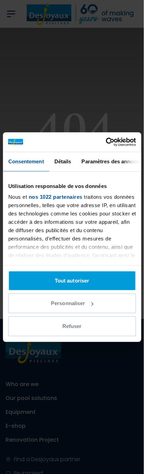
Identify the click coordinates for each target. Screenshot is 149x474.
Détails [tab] (62, 161)
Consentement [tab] (26, 161)
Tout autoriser (72, 280)
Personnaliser (68, 303)
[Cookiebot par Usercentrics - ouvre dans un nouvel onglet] (105, 142)
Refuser (72, 326)
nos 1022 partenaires (55, 197)
